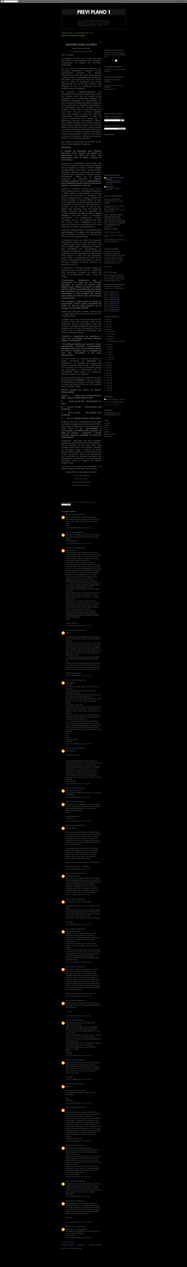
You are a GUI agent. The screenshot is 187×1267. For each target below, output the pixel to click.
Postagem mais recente (68, 1245)
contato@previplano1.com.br (112, 201)
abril (109, 352)
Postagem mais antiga (95, 1245)
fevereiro (110, 357)
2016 (107, 373)
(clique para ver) (114, 292)
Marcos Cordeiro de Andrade (74, 514)
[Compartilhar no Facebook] (68, 505)
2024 (107, 322)
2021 (107, 329)
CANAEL (106, 425)
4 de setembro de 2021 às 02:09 (78, 996)
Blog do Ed (109, 186)
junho (109, 347)
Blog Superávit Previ (110, 434)
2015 (107, 375)
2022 (107, 327)
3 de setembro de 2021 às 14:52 (78, 783)
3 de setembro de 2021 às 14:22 (78, 675)
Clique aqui (107, 71)
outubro (110, 336)
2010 (107, 388)
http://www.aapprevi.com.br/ (112, 210)
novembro (111, 334)
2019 (107, 365)
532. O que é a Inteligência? (113, 188)
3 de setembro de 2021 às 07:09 (78, 625)
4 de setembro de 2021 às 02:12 (78, 1016)
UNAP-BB (107, 432)
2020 (107, 362)
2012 (107, 383)
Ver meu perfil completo (112, 404)
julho (109, 344)
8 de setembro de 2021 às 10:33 (78, 1238)
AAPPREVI (118, 240)
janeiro (110, 359)
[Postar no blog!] (64, 505)
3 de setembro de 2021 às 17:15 (78, 821)
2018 (107, 368)
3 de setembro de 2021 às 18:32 (78, 924)
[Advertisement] (113, 37)
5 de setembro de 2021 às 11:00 (78, 1196)
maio (109, 349)
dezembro (111, 331)
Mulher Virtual (108, 436)
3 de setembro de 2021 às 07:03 (78, 528)
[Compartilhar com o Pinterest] (70, 505)
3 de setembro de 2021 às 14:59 (78, 797)
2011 (107, 385)
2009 (107, 390)
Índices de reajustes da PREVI (116, 341)
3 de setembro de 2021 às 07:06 (78, 543)
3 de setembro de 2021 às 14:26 (78, 744)
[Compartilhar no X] (66, 505)
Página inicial (82, 1245)
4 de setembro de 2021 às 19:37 (78, 1103)
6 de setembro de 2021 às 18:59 (78, 1222)
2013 (107, 380)
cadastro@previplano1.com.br (112, 413)
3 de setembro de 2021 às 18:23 (78, 894)
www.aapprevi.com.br (110, 89)
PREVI (106, 427)
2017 (107, 370)
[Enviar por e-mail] (62, 505)
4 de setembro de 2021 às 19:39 (78, 1141)
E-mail (121, 118)
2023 (107, 324)
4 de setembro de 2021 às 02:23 (78, 1055)
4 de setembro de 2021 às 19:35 (78, 1079)
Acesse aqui (107, 266)
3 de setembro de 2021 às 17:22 (78, 869)
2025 (107, 319)
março (110, 354)
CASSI (106, 429)
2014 (107, 378)
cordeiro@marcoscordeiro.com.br (81, 485)
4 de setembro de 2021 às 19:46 (78, 1177)
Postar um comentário (67, 1242)
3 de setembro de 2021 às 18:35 (78, 962)
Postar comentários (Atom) (74, 1248)
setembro (110, 339)
